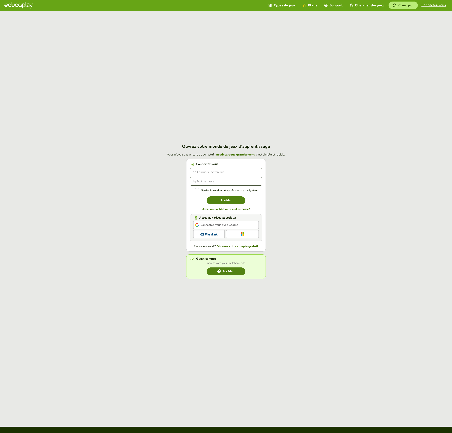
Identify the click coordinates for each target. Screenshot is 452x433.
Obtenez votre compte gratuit (237, 246)
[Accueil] (18, 5)
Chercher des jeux (369, 5)
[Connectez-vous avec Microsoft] (242, 234)
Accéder (226, 200)
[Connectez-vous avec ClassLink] (209, 234)
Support (336, 5)
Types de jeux (285, 5)
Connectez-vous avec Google (219, 225)
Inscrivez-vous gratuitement (235, 154)
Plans (312, 5)
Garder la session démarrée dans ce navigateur (229, 190)
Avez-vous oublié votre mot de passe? (226, 209)
